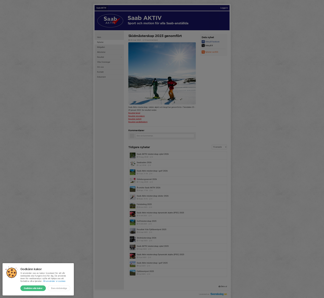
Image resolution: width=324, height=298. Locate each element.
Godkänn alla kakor (33, 288)
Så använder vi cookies (54, 281)
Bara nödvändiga (59, 288)
